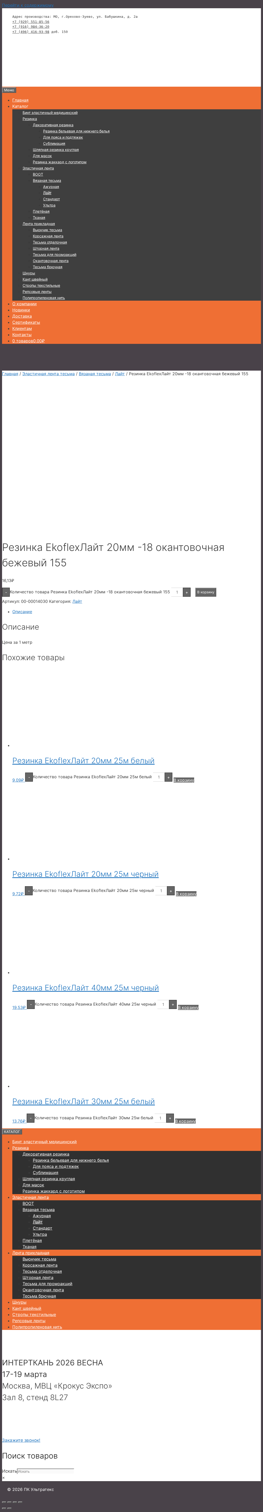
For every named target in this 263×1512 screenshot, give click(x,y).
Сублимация (54, 143)
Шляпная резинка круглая (56, 149)
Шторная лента (46, 248)
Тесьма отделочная (50, 242)
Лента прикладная (39, 223)
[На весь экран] (9, 1502)
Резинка (30, 119)
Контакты (22, 334)
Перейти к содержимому (28, 5)
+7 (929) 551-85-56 (30, 22)
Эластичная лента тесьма (48, 373)
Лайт (47, 193)
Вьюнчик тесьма (47, 230)
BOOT (38, 174)
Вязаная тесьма (47, 180)
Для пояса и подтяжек (63, 137)
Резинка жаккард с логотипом (60, 162)
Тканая (39, 217)
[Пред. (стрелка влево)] (4, 1508)
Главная (20, 100)
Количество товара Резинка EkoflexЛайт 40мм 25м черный (95, 1004)
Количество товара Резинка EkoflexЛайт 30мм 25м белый (93, 1117)
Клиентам (22, 328)
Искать (9, 1471)
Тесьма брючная (47, 267)
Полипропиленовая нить (44, 298)
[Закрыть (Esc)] (20, 1502)
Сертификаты (26, 322)
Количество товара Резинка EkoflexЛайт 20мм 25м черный (93, 890)
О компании (24, 303)
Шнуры (29, 273)
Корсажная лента (48, 236)
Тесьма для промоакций (54, 254)
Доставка (22, 316)
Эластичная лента (38, 168)
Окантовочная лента (51, 260)
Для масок (42, 156)
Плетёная (41, 211)
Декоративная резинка (53, 125)
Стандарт (51, 199)
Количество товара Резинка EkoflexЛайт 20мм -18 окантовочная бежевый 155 (90, 591)
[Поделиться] (15, 1502)
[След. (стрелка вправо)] (9, 1508)
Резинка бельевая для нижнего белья (76, 131)
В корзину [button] (184, 780)
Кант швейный (35, 279)
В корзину (205, 592)
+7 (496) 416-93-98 (30, 32)
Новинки (21, 309)
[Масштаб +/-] (4, 1502)
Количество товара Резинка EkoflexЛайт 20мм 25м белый (92, 776)
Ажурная (51, 186)
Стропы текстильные (41, 285)
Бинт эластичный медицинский (50, 112)
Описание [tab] (22, 611)
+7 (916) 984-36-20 (30, 27)
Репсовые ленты (37, 291)
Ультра (49, 205)
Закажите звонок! (21, 1440)
